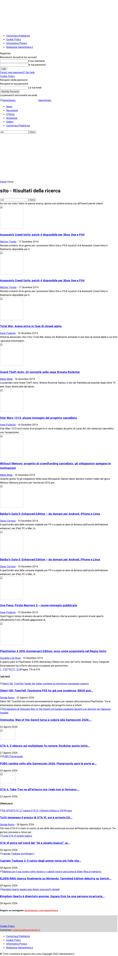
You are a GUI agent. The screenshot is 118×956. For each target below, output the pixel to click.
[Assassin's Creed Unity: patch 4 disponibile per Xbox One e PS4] (11, 273)
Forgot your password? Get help (17, 72)
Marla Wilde (6, 379)
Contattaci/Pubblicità (18, 35)
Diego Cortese (8, 520)
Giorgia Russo (7, 697)
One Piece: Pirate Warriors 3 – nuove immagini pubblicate (38, 605)
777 (13, 669)
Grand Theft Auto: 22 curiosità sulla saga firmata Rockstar (40, 372)
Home (3, 181)
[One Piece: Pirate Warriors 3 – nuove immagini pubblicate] (11, 598)
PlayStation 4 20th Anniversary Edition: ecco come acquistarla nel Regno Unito (53, 651)
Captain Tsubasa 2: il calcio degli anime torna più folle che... (40, 860)
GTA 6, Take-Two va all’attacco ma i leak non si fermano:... (39, 789)
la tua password (36, 64)
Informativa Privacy (16, 43)
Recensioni (12, 110)
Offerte (10, 114)
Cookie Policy (13, 39)
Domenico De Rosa (10, 658)
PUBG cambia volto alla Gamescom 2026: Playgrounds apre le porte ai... (48, 763)
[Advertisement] (59, 157)
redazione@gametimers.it (26, 930)
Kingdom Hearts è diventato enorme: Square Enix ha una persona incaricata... (52, 896)
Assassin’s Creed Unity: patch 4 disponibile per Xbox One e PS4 (42, 234)
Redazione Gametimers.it (19, 47)
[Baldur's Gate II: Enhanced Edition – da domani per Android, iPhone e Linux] (11, 552)
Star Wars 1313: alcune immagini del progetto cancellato (38, 418)
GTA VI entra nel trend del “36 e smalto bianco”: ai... (35, 843)
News (9, 106)
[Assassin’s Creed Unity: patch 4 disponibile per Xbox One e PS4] (11, 227)
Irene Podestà (8, 333)
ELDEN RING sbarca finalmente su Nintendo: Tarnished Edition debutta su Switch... (55, 878)
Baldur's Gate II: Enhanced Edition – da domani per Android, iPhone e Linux (50, 559)
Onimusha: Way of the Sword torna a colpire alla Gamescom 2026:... (46, 720)
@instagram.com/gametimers (41, 910)
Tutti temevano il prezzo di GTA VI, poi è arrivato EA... (36, 817)
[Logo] (8, 100)
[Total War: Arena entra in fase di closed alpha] (11, 319)
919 (19, 669)
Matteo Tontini (8, 241)
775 (5, 669)
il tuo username (36, 60)
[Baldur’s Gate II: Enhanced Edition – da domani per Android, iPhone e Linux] (11, 506)
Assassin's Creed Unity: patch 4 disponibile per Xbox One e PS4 (42, 280)
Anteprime (11, 118)
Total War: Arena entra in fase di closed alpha (31, 326)
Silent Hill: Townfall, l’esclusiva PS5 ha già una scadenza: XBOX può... (46, 690)
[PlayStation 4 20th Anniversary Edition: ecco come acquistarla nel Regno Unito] (11, 644)
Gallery (10, 121)
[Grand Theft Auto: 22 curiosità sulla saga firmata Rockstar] (11, 364)
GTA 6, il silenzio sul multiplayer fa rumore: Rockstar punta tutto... (45, 746)
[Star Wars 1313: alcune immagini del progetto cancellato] (11, 410)
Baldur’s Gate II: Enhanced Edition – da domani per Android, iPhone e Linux (50, 514)
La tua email (34, 87)
